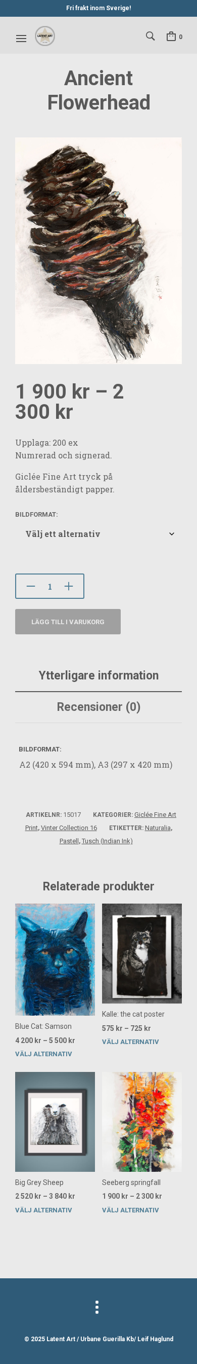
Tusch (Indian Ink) (107, 841)
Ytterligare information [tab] (99, 676)
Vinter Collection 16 (69, 828)
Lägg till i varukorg (68, 622)
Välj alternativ (43, 1054)
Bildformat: (36, 514)
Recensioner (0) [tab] (98, 707)
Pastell (69, 841)
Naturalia (158, 828)
